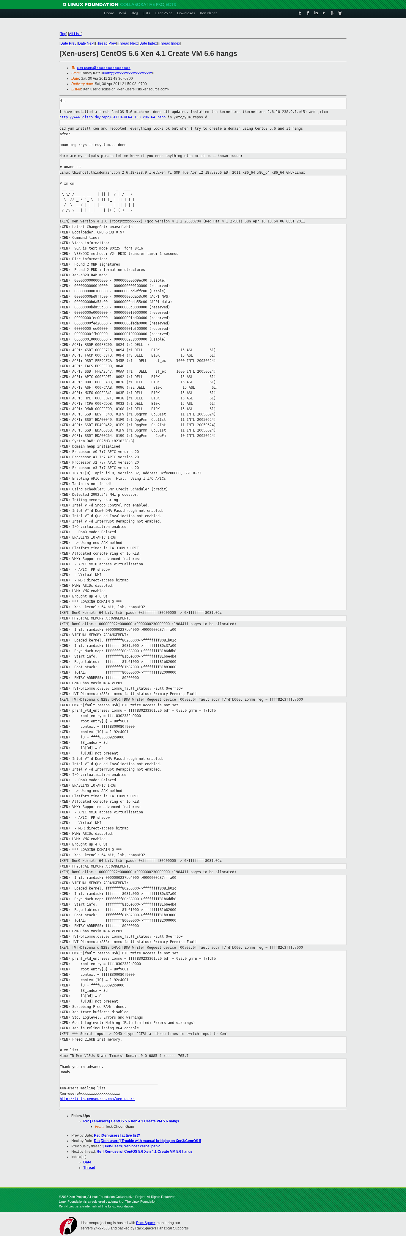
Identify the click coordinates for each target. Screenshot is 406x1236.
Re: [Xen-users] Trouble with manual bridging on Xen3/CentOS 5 (147, 1141)
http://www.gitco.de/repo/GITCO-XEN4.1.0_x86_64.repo (112, 117)
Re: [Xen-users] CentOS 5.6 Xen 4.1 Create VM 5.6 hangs (131, 1121)
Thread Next (128, 43)
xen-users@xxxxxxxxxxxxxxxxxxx (103, 68)
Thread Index (169, 43)
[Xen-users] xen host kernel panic (131, 1146)
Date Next (86, 43)
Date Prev (68, 43)
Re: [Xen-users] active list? (117, 1135)
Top (63, 34)
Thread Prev (106, 43)
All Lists (75, 34)
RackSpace (145, 1223)
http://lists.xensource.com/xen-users (97, 1099)
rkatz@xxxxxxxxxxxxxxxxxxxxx (127, 73)
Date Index (148, 43)
